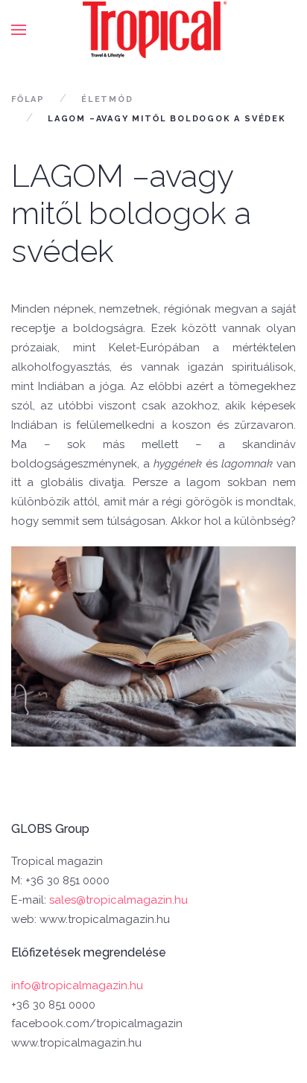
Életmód (107, 99)
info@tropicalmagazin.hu (77, 985)
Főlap (28, 99)
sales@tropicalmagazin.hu (118, 900)
